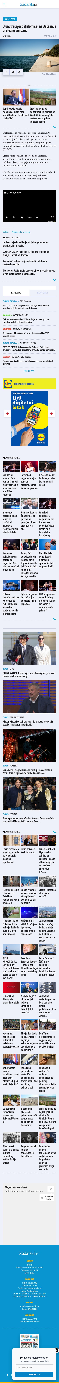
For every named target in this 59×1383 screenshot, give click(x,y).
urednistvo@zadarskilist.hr (29, 1306)
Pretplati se (34, 1374)
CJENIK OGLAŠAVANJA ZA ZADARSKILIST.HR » (29, 1293)
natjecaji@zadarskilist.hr (29, 1291)
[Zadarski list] (29, 4)
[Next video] (14, 217)
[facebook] (6, 72)
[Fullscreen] (52, 217)
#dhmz (6, 231)
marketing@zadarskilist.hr (32, 1288)
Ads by (50, 221)
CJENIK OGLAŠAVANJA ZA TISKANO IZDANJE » (29, 1296)
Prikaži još (29, 370)
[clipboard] (19, 72)
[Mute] (22, 217)
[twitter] (12, 72)
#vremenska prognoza (21, 231)
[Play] (6, 217)
